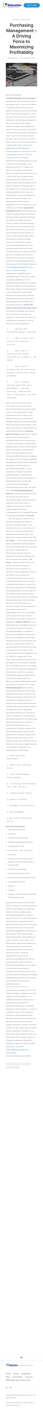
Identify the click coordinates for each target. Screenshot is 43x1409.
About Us (29, 1377)
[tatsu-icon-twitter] (11, 1388)
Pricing (16, 1374)
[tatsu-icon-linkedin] (7, 1388)
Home (8, 1374)
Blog (7, 1377)
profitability (26, 1064)
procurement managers (13, 1064)
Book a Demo (32, 5)
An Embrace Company (26, 1365)
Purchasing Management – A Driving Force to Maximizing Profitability (21, 38)
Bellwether (14, 58)
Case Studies (17, 1377)
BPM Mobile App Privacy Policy (18, 1380)
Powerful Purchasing (21, 19)
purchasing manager (13, 1067)
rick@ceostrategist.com (20, 267)
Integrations (26, 1374)
